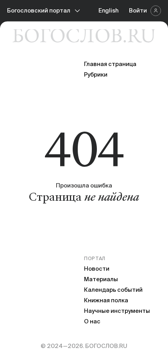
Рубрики (95, 74)
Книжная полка (106, 300)
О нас (92, 321)
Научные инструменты (117, 310)
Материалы (101, 279)
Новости (96, 268)
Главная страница (110, 64)
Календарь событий (113, 289)
